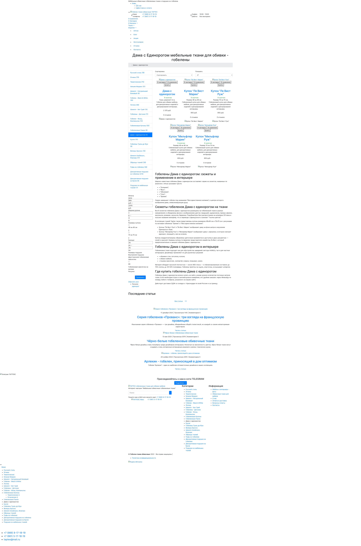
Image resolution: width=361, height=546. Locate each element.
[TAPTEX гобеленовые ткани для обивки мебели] (146, 386)
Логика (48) (134, 105)
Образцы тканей (192, 435)
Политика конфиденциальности (144, 458)
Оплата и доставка (219, 401)
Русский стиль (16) (137, 73)
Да (129, 264)
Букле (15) (134, 139)
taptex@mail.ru (12, 539)
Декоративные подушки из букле (16, 520)
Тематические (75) (137, 82)
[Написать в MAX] (137, 399)
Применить (140, 277)
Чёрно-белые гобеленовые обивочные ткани (180, 341)
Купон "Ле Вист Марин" (194, 92)
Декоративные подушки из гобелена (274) (139, 173)
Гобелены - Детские (193, 410)
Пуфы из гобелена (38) (138, 167)
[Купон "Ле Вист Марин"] (194, 79)
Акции (136, 38)
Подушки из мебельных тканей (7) (139, 186)
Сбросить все (133, 282)
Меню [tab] (4, 467)
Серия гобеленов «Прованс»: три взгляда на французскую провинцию (180, 318)
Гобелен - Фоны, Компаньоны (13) (136, 120)
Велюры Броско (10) (137, 151)
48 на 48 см (132, 227)
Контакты (137, 49)
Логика (188, 405)
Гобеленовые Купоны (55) (139, 126)
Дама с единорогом (167, 92)
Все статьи (179, 301)
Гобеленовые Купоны (193, 416)
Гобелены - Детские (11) (139, 114)
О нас (139, 6)
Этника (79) (134, 77)
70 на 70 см (132, 235)
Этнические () (13, 497)
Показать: (199, 71)
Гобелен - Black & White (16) (139, 99)
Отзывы (136, 46)
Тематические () (14, 495)
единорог (135, 286)
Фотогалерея (138, 42)
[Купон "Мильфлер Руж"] (207, 125)
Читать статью (180, 330)
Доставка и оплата (145, 8)
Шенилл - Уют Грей (193, 407)
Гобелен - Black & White (194, 403)
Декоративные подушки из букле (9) (139, 180)
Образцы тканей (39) (138, 162)
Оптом (136, 31)
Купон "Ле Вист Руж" (221, 92)
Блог (135, 34)
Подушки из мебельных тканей (15, 522)
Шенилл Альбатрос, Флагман (14, 511)
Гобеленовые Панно (193, 419)
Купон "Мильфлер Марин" (180, 138)
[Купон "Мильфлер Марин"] (180, 125)
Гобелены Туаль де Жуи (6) (139, 145)
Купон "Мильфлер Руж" (207, 138)
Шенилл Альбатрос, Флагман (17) (137, 157)
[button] (132, 23)
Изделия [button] (131, 28)
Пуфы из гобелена (192, 437)
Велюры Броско (192, 428)
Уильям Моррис (192, 396)
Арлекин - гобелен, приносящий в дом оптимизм (180, 361)
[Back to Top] (1, 464)
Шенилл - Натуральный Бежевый (16, 479)
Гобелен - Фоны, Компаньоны (14, 490)
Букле (188, 423)
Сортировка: (160, 71)
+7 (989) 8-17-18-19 (149, 14)
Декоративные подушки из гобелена (17, 517)
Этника (188, 392)
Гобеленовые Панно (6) (139, 130)
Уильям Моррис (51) (137, 86)
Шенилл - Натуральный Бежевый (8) (139, 92)
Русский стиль (191, 389)
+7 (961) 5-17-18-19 (149, 16)
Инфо (134, 3)
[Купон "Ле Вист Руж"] (220, 79)
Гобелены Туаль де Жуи (194, 425)
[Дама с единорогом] (167, 79)
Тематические (191, 394)
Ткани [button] (130, 25)
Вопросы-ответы (218, 403)
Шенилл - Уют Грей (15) (139, 109)
